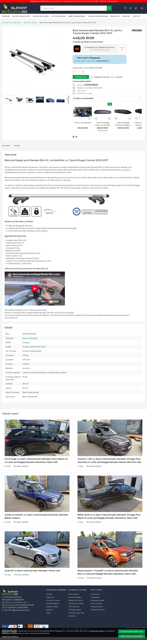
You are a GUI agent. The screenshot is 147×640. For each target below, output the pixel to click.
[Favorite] (125, 8)
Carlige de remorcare (98, 16)
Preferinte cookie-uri (10, 637)
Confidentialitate (52, 603)
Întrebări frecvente (98, 610)
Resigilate (115, 16)
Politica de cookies (96, 631)
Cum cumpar (73, 594)
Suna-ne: (87, 84)
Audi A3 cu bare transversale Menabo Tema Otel (32, 570)
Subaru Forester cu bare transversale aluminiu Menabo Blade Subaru (36, 516)
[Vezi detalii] (96, 118)
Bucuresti (95, 58)
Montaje (126, 16)
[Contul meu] (130, 8)
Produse (6, 16)
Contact (136, 16)
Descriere (6, 146)
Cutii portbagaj (58, 16)
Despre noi (50, 597)
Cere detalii (81, 91)
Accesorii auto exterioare (11, 23)
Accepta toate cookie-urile (131, 631)
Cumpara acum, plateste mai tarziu (99, 48)
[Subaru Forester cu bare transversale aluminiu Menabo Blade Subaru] (37, 493)
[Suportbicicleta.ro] (14, 8)
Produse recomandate (83, 98)
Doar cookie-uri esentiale (131, 636)
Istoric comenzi (96, 603)
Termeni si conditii (53, 600)
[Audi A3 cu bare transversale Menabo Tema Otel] (37, 549)
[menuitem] (9, 99)
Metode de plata (74, 597)
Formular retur (73, 607)
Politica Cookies (52, 607)
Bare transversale (76, 16)
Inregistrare (95, 597)
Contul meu (95, 594)
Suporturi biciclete (21, 16)
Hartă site (72, 616)
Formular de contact (76, 603)
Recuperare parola (97, 600)
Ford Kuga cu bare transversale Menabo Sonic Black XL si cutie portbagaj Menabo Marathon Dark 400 (36, 460)
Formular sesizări (74, 610)
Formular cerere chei (76, 613)
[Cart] (136, 8)
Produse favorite (97, 607)
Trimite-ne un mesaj (84, 93)
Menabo (26, 342)
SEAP (48, 613)
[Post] (74, 136)
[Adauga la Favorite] (89, 118)
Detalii (16, 146)
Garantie (49, 610)
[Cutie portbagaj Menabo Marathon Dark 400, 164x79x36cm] (123, 112)
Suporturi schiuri (41, 16)
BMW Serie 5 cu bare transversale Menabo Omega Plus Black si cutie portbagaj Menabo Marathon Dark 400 (109, 516)
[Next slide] (67, 99)
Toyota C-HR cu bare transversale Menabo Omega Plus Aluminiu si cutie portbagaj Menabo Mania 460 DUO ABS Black (109, 461)
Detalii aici (122, 49)
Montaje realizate (20, 466)
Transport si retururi (75, 600)
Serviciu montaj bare (82, 123)
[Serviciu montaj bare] (82, 112)
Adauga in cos (81, 77)
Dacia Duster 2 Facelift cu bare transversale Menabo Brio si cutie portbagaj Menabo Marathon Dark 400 (107, 572)
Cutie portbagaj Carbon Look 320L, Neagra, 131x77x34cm (102, 124)
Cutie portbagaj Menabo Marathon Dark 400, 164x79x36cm (123, 124)
